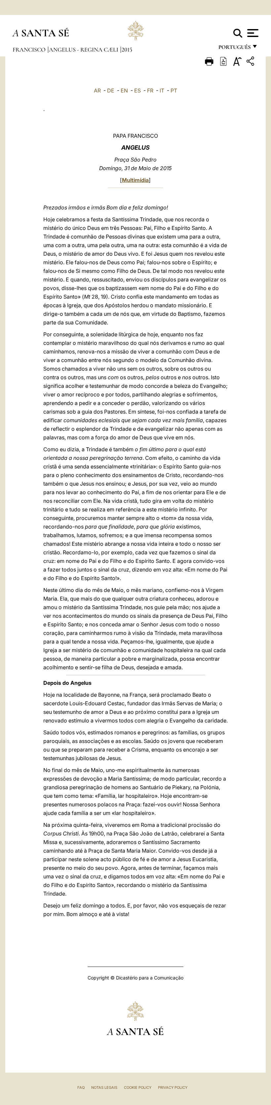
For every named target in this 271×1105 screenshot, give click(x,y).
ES (137, 90)
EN (124, 90)
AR (97, 90)
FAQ (81, 1087)
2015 (127, 49)
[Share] (251, 62)
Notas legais (104, 1087)
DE (110, 90)
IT (162, 90)
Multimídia (135, 180)
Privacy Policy (172, 1087)
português (234, 49)
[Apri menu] (252, 33)
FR (150, 90)
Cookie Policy (137, 1087)
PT (174, 90)
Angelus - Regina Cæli (84, 49)
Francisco (30, 49)
